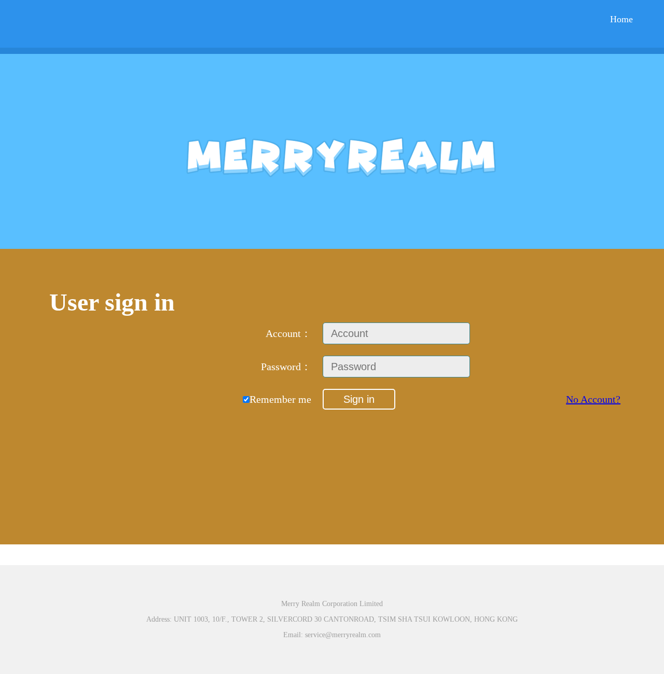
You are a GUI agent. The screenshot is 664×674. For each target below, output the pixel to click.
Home (621, 19)
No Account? (593, 399)
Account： (288, 333)
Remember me (280, 399)
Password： (286, 366)
